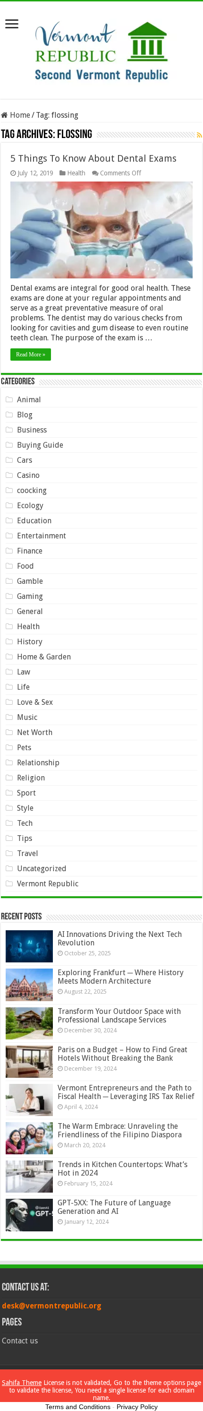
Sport (26, 792)
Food (25, 566)
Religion (31, 777)
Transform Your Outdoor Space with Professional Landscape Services (119, 1015)
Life (23, 687)
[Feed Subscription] (199, 135)
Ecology (30, 505)
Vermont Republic (47, 883)
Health (76, 173)
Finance (29, 550)
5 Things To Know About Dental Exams (93, 158)
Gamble (30, 581)
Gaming (30, 596)
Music (27, 717)
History (29, 641)
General (30, 611)
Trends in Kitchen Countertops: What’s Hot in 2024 (122, 1168)
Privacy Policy (137, 1407)
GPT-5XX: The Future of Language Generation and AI (114, 1207)
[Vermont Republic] (101, 48)
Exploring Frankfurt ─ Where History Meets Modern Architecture (121, 977)
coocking (32, 490)
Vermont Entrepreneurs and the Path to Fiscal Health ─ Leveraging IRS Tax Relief (126, 1092)
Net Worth (34, 732)
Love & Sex (35, 702)
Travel (27, 853)
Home (19, 115)
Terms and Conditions (77, 1407)
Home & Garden (44, 656)
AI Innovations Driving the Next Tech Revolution (120, 938)
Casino (28, 475)
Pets (24, 747)
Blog (25, 414)
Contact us (20, 1340)
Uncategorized (42, 868)
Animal (29, 399)
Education (34, 520)
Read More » (30, 354)
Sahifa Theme (22, 1382)
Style (25, 808)
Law (23, 671)
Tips (24, 838)
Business (32, 429)
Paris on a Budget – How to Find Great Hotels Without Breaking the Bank (122, 1054)
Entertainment (41, 535)
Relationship (38, 762)
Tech (25, 823)
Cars (24, 460)
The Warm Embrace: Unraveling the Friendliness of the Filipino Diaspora (120, 1130)
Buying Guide (40, 445)
